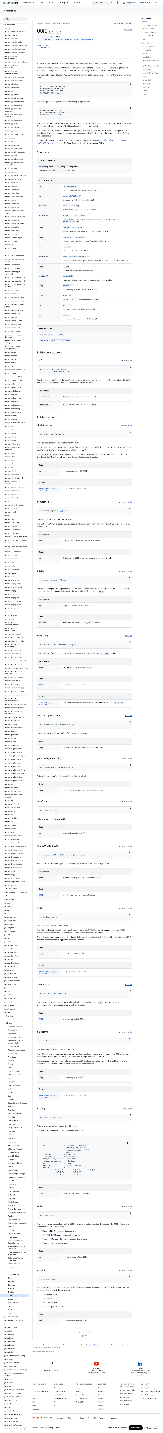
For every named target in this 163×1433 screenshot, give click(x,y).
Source (34, 1398)
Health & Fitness (59, 1395)
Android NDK (124, 1404)
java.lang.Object (43, 45)
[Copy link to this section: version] (47, 1270)
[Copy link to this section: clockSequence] (55, 425)
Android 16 (102, 1391)
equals (66, 206)
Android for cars (81, 1398)
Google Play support (148, 1395)
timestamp (67, 286)
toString (67, 295)
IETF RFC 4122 (49, 1235)
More (76, 3)
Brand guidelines (53, 1428)
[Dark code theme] (130, 84)
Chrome (70, 1418)
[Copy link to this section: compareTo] (51, 502)
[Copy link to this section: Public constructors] (64, 352)
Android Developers (43, 23)
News (34, 1402)
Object (48, 39)
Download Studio (126, 1401)
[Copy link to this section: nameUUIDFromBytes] (62, 846)
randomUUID (68, 276)
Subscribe (135, 1428)
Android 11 (101, 1409)
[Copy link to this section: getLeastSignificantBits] (63, 715)
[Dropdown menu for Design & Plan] (53, 2)
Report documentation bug (150, 1391)
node (65, 266)
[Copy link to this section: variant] (46, 1206)
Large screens (81, 1388)
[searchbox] (15, 19)
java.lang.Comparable (60, 341)
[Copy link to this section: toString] (47, 1108)
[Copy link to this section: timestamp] (50, 1032)
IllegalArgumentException (46, 703)
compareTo (67, 196)
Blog (34, 1405)
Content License (93, 1345)
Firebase (81, 1418)
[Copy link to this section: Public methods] (59, 417)
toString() (67, 222)
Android (35, 1388)
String (76, 215)
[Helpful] (126, 23)
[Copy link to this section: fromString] (50, 636)
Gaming (57, 1388)
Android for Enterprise (40, 1391)
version (66, 315)
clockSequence (69, 186)
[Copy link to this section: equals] (46, 571)
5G (55, 1405)
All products (113, 1418)
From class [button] (51, 335)
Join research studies (148, 1398)
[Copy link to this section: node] (44, 908)
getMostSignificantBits (73, 237)
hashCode (67, 247)
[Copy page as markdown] (57, 31)
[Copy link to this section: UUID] (44, 360)
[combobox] (103, 3)
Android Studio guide (127, 1390)
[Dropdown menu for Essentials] (34, 2)
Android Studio (146, 3)
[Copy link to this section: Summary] (51, 152)
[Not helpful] (130, 23)
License (42, 1428)
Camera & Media (60, 1398)
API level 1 (128, 30)
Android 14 (102, 1398)
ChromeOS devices (83, 1395)
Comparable (69, 39)
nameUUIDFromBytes (71, 257)
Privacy (56, 1402)
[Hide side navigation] (27, 1429)
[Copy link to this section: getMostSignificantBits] (63, 758)
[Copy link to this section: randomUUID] (52, 984)
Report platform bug (148, 1388)
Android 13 (101, 1402)
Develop (62, 3)
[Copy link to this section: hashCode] (50, 801)
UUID (76, 39)
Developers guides (126, 1394)
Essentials (27, 3)
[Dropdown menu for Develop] (68, 2)
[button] (14, 28)
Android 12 (101, 1405)
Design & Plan (45, 3)
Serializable (87, 39)
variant (66, 305)
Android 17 (101, 1388)
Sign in (157, 3)
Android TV (80, 1402)
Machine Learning (60, 1391)
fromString (68, 215)
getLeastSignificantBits (73, 227)
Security (35, 1395)
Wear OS (79, 1391)
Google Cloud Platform (96, 1418)
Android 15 (101, 1395)
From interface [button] (55, 341)
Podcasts (35, 1409)
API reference (9, 11)
